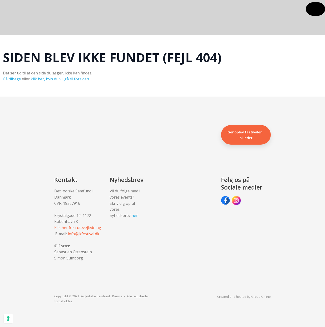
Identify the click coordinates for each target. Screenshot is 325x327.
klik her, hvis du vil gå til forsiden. (60, 79)
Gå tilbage (12, 79)
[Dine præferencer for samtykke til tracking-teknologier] (8, 318)
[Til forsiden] (23, 17)
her (135, 215)
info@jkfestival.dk (83, 233)
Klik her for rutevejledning (77, 227)
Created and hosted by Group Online (244, 296)
